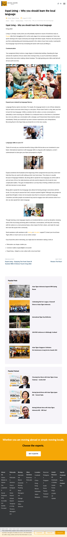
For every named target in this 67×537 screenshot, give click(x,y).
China (36, 480)
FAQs (53, 490)
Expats (8, 36)
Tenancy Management (12, 511)
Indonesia (37, 491)
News (12, 20)
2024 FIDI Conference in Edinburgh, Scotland (44, 332)
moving (30, 232)
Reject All (49, 532)
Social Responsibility (4, 495)
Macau (37, 488)
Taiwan (45, 491)
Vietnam (45, 496)
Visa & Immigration (12, 488)
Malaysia (37, 497)
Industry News (19, 20)
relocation (37, 232)
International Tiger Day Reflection (41, 317)
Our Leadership (4, 488)
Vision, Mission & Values (4, 480)
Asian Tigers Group (13, 18)
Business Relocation (29, 480)
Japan (36, 494)
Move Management (21, 493)
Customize (39, 532)
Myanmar (46, 472)
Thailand (45, 494)
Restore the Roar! (56, 261)
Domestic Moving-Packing (20, 485)
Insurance (21, 501)
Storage (20, 498)
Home (7, 20)
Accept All (60, 532)
